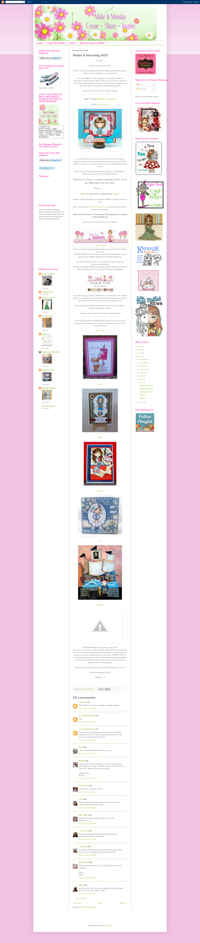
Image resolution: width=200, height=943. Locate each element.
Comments (142, 89)
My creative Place (48, 316)
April (142, 402)
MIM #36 (142, 395)
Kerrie (100, 384)
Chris (81, 799)
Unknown (82, 702)
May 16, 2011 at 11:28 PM (87, 778)
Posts (140, 85)
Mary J (100, 437)
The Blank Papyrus (48, 406)
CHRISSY (100, 605)
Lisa (100, 540)
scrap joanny (83, 785)
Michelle (100, 490)
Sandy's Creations (48, 298)
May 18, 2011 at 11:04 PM (87, 878)
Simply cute (46, 334)
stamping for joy (47, 292)
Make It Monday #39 (146, 385)
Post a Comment (81, 898)
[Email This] (99, 689)
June (141, 379)
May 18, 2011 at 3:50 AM (87, 823)
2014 (139, 346)
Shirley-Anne (100, 330)
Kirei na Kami (84, 862)
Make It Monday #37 (146, 392)
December (143, 359)
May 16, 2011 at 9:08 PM (87, 740)
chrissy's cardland (48, 274)
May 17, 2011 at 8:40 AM (87, 808)
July (141, 376)
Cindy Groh (83, 846)
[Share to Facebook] (106, 689)
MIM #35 (142, 398)
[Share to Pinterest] (109, 689)
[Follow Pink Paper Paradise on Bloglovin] (50, 59)
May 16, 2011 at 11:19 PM (87, 753)
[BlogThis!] (101, 689)
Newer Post (77, 903)
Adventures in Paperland (50, 352)
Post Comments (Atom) (89, 907)
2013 (139, 350)
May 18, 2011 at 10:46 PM (87, 855)
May (141, 382)
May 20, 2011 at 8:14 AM (87, 893)
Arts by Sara (83, 831)
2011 (139, 356)
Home (40, 43)
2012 (139, 353)
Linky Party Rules (56, 43)
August (142, 372)
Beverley (82, 761)
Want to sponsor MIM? (92, 43)
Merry (81, 885)
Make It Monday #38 (146, 389)
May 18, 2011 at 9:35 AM (87, 839)
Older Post (123, 903)
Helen (81, 747)
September (143, 369)
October (142, 366)
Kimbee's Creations (106, 98)
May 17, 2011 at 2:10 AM (87, 792)
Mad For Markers (101, 245)
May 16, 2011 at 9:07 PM (87, 722)
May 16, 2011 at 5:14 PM (87, 708)
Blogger (108, 925)
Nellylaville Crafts (48, 370)
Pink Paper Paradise (49, 388)
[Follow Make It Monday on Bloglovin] (50, 161)
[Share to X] (104, 689)
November (143, 363)
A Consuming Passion (86, 715)
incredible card (103, 104)
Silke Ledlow (83, 815)
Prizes (72, 43)
